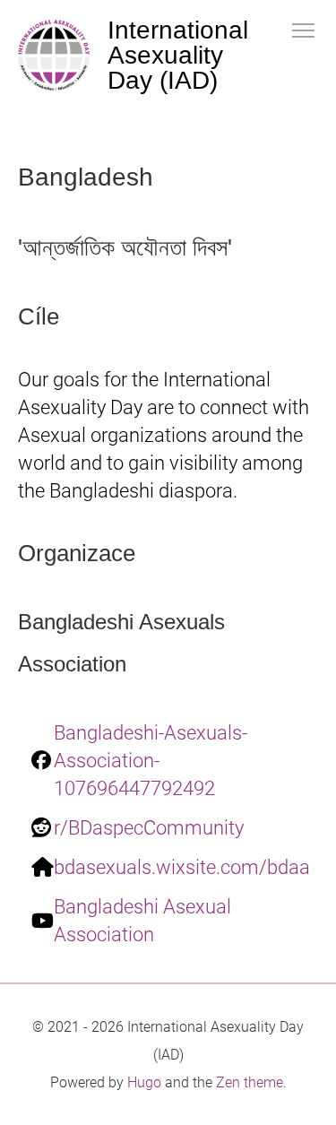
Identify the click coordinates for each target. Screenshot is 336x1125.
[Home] (54, 55)
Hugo (144, 1082)
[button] (303, 29)
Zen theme (249, 1082)
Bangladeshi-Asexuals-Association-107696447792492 (150, 761)
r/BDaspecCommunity (149, 828)
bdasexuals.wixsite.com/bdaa (182, 867)
